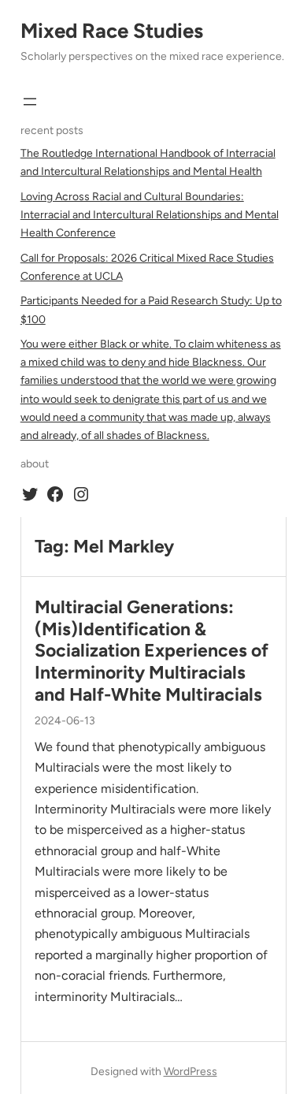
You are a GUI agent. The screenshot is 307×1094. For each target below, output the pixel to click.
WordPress (190, 1071)
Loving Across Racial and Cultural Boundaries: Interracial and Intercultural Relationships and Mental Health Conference (149, 215)
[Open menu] (29, 101)
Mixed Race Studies (111, 30)
